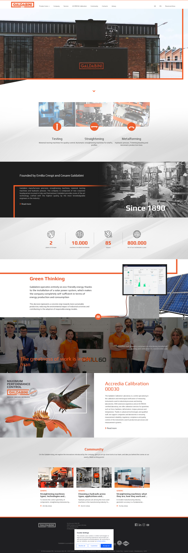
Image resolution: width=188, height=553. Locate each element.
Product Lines (44, 6)
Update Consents (128, 551)
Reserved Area (170, 6)
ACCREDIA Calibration (79, 6)
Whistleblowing (138, 551)
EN (160, 6)
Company (56, 6)
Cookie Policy (119, 551)
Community (94, 6)
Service (66, 6)
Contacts (105, 6)
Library (114, 6)
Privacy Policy (111, 551)
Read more (26, 204)
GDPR (145, 551)
